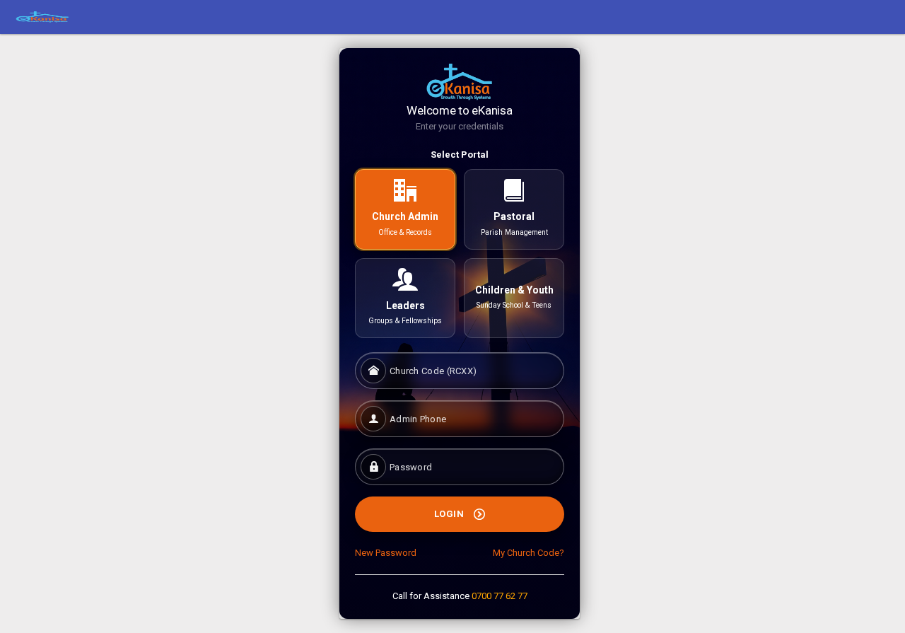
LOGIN (450, 514)
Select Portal (460, 154)
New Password (385, 552)
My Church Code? (528, 552)
